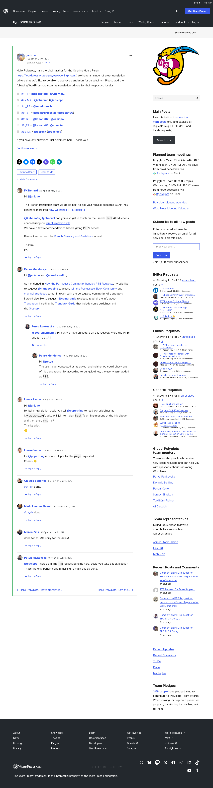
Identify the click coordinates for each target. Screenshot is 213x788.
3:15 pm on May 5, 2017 (54, 400)
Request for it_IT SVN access (174, 410)
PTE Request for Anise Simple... (177, 589)
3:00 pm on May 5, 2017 (59, 269)
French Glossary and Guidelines (73, 236)
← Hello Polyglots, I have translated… (39, 590)
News (16, 737)
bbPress (171, 743)
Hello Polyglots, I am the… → (115, 590)
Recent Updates (163, 649)
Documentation (97, 737)
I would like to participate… (173, 375)
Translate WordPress (29, 21)
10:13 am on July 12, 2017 (75, 356)
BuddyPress (173, 748)
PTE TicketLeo (167, 288)
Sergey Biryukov (163, 494)
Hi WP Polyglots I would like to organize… (173, 346)
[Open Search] (177, 11)
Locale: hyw (166, 368)
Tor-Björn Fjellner (163, 500)
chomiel (56, 125)
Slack (109, 218)
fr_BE (25, 119)
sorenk (40, 131)
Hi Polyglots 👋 (167, 316)
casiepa (56, 100)
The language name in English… (175, 362)
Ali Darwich (160, 506)
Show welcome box (185, 32)
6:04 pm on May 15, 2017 (60, 481)
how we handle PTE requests (67, 209)
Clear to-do (46, 172)
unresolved (189, 280)
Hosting (17, 743)
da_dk (28, 512)
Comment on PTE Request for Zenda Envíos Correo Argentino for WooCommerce (179, 576)
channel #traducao (35, 293)
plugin (77, 456)
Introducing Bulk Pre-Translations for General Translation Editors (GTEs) (178, 432)
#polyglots (162, 173)
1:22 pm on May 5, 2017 (38, 59)
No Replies (159, 673)
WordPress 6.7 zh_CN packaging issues (170, 424)
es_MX (26, 100)
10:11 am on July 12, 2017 (60, 558)
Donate (132, 743)
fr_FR (25, 125)
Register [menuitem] (207, 2)
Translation (31, 303)
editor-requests (27, 148)
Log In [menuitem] (197, 2)
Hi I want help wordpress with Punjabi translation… (174, 355)
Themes (55, 737)
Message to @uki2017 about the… (176, 416)
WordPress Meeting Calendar (171, 208)
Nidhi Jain (159, 554)
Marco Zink (31, 532)
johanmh (41, 100)
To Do (157, 661)
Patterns (56, 748)
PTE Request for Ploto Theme (174, 301)
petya (47, 361)
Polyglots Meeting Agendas (170, 202)
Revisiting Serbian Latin (171, 404)
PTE (85, 228)
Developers (95, 743)
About (16, 732)
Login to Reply (26, 172)
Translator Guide (65, 303)
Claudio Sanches (35, 480)
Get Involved (134, 732)
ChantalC (57, 93)
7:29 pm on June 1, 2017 (63, 506)
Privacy (17, 748)
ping (45, 420)
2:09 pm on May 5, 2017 (51, 191)
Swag (131, 748)
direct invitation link (58, 223)
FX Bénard (31, 190)
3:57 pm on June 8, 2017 (52, 532)
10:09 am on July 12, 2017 (68, 327)
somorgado (67, 298)
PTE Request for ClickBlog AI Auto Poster (174, 308)
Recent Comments (164, 655)
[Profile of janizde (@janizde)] (21, 58)
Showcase (57, 732)
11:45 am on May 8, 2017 (54, 450)
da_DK (26, 131)
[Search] (196, 98)
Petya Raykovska (43, 326)
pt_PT (25, 106)
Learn (92, 732)
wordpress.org (35, 415)
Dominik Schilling (163, 482)
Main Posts (164, 140)
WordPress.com (175, 732)
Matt (169, 737)
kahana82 (40, 119)
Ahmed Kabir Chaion (165, 542)
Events (131, 737)
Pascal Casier (161, 488)
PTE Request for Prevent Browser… (177, 295)
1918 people (160, 691)
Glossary (34, 308)
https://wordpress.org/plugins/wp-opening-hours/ (46, 75)
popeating (39, 93)
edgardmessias (44, 112)
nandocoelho (43, 106)
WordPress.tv (98, 748)
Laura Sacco (32, 399)
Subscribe (162, 255)
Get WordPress (197, 11)
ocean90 (65, 112)
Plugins (55, 743)
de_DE (47, 62)
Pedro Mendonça (35, 269)
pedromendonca (44, 332)
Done (156, 667)
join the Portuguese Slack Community (94, 288)
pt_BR (25, 112)
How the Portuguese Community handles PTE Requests (79, 283)
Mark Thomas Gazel (37, 506)
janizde (31, 55)
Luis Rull (158, 548)
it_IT (24, 93)
